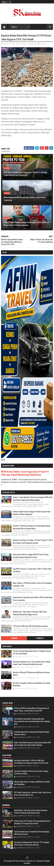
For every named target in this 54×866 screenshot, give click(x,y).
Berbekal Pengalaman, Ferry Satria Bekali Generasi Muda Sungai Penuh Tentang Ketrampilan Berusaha (31, 663)
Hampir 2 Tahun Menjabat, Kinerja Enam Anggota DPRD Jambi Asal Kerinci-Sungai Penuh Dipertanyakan (26, 223)
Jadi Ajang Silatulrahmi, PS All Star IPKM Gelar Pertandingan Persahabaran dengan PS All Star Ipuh (31, 761)
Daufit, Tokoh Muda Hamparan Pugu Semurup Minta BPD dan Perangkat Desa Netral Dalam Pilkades (32, 743)
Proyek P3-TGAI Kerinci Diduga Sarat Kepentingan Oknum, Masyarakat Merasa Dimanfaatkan (32, 527)
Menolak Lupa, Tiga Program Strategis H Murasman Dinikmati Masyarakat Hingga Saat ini (30, 613)
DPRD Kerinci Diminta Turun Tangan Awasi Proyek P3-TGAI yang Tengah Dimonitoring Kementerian (25, 173)
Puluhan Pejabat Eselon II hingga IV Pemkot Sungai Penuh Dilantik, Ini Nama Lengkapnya (31, 513)
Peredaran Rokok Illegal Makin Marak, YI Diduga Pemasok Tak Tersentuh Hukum (32, 652)
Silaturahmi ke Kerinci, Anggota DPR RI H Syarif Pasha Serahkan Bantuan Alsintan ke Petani (30, 555)
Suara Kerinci (20, 861)
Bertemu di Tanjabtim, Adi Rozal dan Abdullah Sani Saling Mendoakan (31, 684)
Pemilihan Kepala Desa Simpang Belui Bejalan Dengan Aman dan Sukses (31, 733)
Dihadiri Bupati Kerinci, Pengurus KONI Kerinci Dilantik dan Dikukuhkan (32, 783)
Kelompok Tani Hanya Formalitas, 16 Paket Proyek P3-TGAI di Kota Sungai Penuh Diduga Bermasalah (33, 541)
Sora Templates (38, 861)
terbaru (14, 638)
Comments (40, 638)
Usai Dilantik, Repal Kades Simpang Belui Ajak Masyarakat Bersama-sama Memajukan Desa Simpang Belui (32, 721)
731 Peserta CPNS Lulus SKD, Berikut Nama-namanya (30, 626)
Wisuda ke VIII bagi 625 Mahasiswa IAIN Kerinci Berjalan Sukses (31, 673)
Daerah (43, 44)
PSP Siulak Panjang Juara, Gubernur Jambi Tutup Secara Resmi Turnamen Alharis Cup (32, 793)
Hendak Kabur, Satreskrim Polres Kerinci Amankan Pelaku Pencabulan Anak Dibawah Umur (30, 811)
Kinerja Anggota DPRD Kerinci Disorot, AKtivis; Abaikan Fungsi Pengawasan (25, 198)
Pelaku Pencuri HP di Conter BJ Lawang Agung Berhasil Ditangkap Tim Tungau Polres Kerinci (32, 822)
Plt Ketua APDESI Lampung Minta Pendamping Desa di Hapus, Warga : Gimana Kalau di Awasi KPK (31, 709)
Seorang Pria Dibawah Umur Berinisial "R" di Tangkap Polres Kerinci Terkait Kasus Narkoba (31, 843)
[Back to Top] (27, 857)
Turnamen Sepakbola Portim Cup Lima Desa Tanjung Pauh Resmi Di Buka (31, 772)
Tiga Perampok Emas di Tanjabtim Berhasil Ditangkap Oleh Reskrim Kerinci (31, 832)
